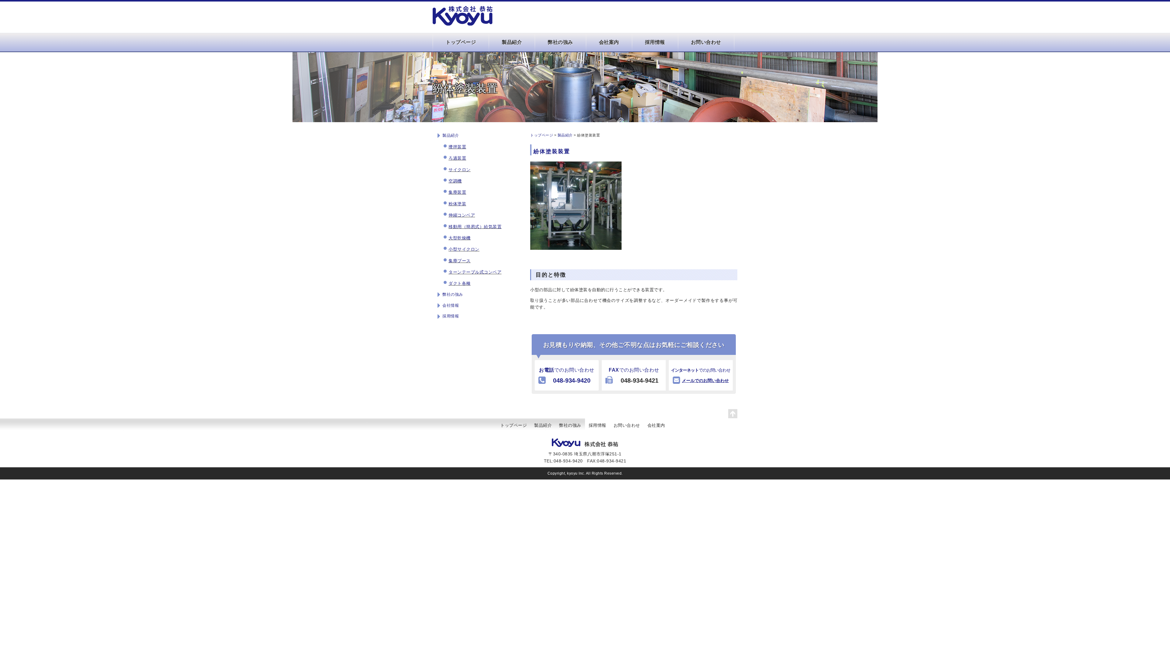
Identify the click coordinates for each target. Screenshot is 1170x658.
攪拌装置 (457, 146)
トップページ (461, 42)
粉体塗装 (457, 203)
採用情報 (655, 42)
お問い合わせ (706, 42)
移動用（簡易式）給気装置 (475, 226)
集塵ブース (459, 260)
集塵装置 (457, 192)
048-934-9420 (571, 380)
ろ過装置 (457, 158)
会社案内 (609, 42)
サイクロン (459, 169)
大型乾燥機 (459, 237)
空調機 (455, 181)
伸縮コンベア (461, 215)
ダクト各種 (459, 283)
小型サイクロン (464, 249)
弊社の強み (560, 42)
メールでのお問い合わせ (705, 380)
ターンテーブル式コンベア (475, 272)
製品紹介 (512, 42)
